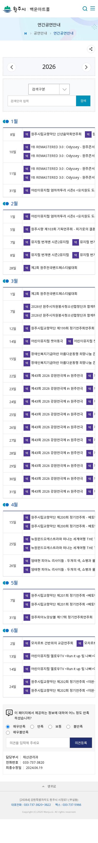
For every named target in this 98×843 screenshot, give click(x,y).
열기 (85, 8)
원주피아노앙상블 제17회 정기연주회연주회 (59, 617)
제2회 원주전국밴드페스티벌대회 (51, 267)
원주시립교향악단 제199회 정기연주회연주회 (59, 328)
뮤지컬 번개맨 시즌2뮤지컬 (47, 241)
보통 (58, 726)
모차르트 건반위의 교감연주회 (49, 643)
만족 (40, 726)
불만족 (78, 726)
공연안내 (40, 33)
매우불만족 (21, 732)
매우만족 (19, 726)
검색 (83, 100)
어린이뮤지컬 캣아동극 (44, 340)
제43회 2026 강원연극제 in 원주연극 (54, 375)
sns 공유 (91, 49)
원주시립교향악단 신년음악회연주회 (53, 133)
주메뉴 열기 (92, 8)
